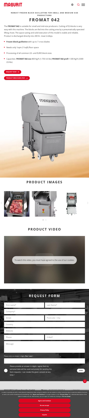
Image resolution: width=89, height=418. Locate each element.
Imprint (44, 415)
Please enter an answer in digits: (18, 356)
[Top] (85, 381)
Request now (11, 72)
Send (81, 371)
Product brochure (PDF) (15, 78)
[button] (43, 219)
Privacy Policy (44, 410)
